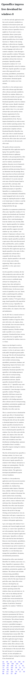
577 (20, 671)
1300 (19, 661)
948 (8, 669)
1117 (7, 673)
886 (3, 673)
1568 (12, 663)
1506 (3, 665)
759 (16, 671)
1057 (12, 667)
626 (3, 671)
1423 (12, 671)
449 (16, 667)
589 (12, 669)
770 (15, 661)
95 (15, 665)
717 (24, 667)
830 (8, 665)
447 (23, 661)
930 (7, 661)
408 (21, 663)
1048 (12, 665)
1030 (8, 663)
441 (3, 661)
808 (15, 673)
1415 (3, 669)
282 (24, 671)
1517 (7, 667)
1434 (17, 663)
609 (18, 669)
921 (23, 665)
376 (11, 673)
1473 (3, 663)
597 (20, 667)
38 (22, 669)
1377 (7, 671)
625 (11, 661)
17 (19, 665)
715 (3, 667)
